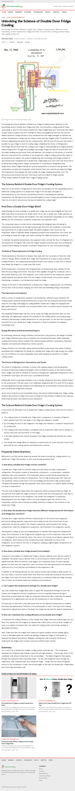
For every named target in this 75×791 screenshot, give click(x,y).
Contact (41, 771)
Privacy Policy (43, 778)
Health (47, 12)
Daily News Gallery (7, 39)
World (10, 12)
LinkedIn (27, 42)
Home (4, 12)
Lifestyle (56, 12)
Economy (27, 12)
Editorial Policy (43, 773)
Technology (38, 12)
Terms (41, 780)
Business (18, 12)
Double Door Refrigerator (16, 17)
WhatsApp (20, 42)
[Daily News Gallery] (12, 6)
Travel (64, 12)
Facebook (12, 42)
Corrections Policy (44, 776)
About (41, 769)
